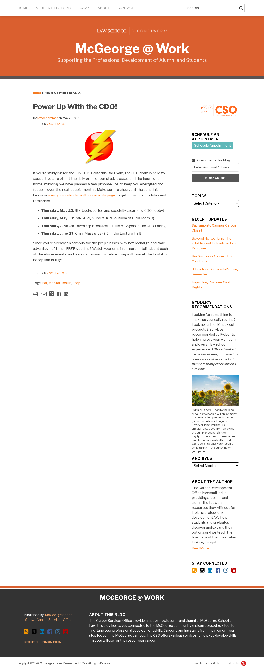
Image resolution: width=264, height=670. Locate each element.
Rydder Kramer (47, 118)
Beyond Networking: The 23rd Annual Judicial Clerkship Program (215, 243)
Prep (76, 283)
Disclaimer (31, 642)
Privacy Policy (51, 642)
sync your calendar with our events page (81, 195)
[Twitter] (202, 570)
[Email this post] (44, 294)
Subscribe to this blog (212, 160)
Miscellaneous (57, 124)
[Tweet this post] (51, 294)
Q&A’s (85, 8)
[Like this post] (59, 294)
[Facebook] (218, 570)
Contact (126, 8)
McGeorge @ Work (132, 48)
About (104, 8)
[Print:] (35, 293)
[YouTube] (233, 570)
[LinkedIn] (210, 570)
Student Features (54, 8)
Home (23, 8)
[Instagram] (225, 570)
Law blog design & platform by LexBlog (217, 663)
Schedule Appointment (212, 145)
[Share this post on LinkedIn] (66, 294)
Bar (44, 283)
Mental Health (59, 283)
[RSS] (194, 570)
